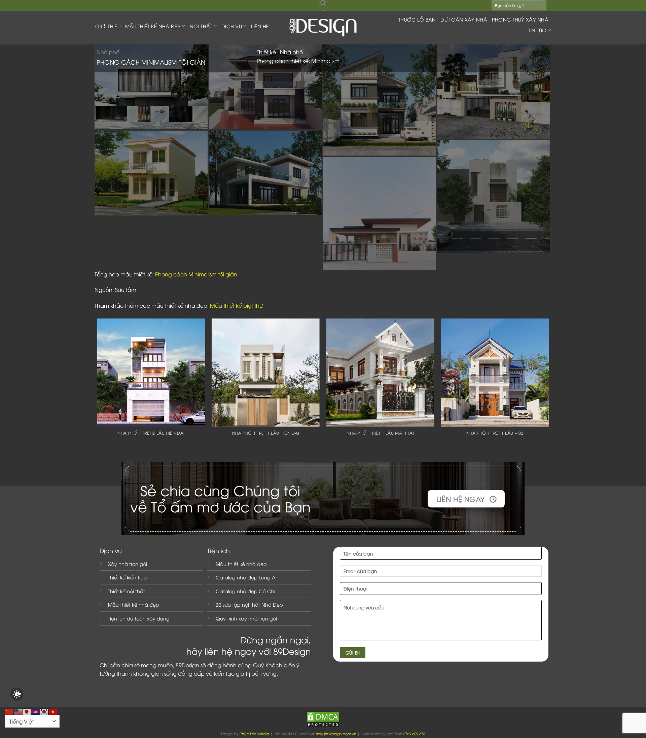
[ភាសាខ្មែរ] (35, 710)
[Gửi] (541, 5)
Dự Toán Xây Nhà (463, 19)
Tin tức (537, 30)
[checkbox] (17, 694)
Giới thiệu (107, 26)
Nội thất (201, 26)
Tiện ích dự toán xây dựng (139, 618)
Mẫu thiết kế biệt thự (236, 305)
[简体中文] (9, 710)
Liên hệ (260, 26)
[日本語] (27, 710)
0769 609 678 (414, 733)
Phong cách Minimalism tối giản (196, 274)
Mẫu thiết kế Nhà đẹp (153, 26)
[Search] (323, 5)
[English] (18, 710)
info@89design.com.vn (336, 733)
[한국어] (44, 710)
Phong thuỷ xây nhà (520, 19)
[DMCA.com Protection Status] (323, 718)
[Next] (548, 388)
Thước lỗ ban (417, 19)
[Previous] (98, 388)
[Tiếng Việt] (53, 710)
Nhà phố (108, 52)
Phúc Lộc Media (254, 733)
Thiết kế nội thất (126, 591)
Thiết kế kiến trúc (127, 577)
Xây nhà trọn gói (127, 564)
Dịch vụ (231, 26)
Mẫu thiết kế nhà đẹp (133, 604)
